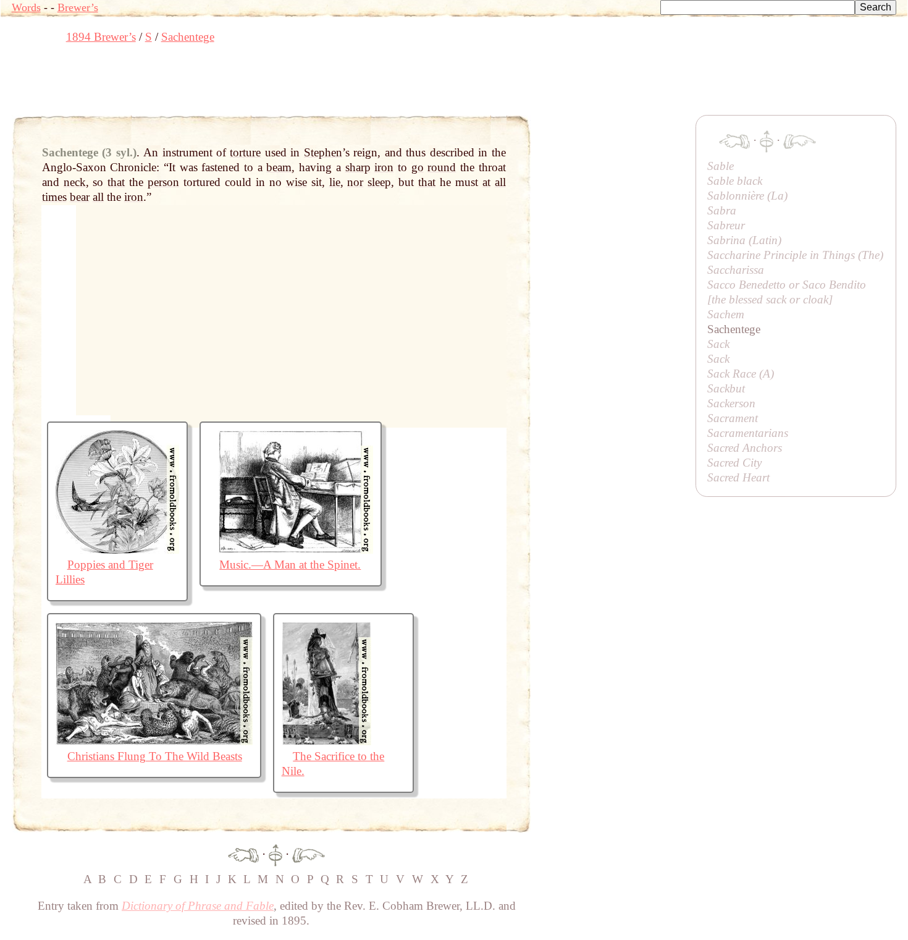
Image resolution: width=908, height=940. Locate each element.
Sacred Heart (738, 477)
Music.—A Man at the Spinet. (290, 564)
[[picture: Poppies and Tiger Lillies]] (117, 549)
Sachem (725, 314)
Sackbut (726, 388)
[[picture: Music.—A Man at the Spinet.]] (290, 549)
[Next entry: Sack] (308, 853)
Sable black (734, 180)
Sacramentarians (747, 432)
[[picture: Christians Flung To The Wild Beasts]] (154, 741)
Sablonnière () (747, 195)
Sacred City (734, 462)
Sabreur (726, 225)
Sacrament (732, 418)
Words (26, 7)
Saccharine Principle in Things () (795, 254)
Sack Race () (740, 373)
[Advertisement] (236, 83)
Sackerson (731, 403)
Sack (718, 343)
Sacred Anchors (744, 447)
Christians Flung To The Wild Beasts (154, 756)
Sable (720, 165)
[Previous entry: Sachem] (243, 853)
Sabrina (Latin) (744, 240)
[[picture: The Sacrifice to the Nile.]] (326, 741)
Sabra (721, 210)
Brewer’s (77, 7)
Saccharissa (735, 269)
